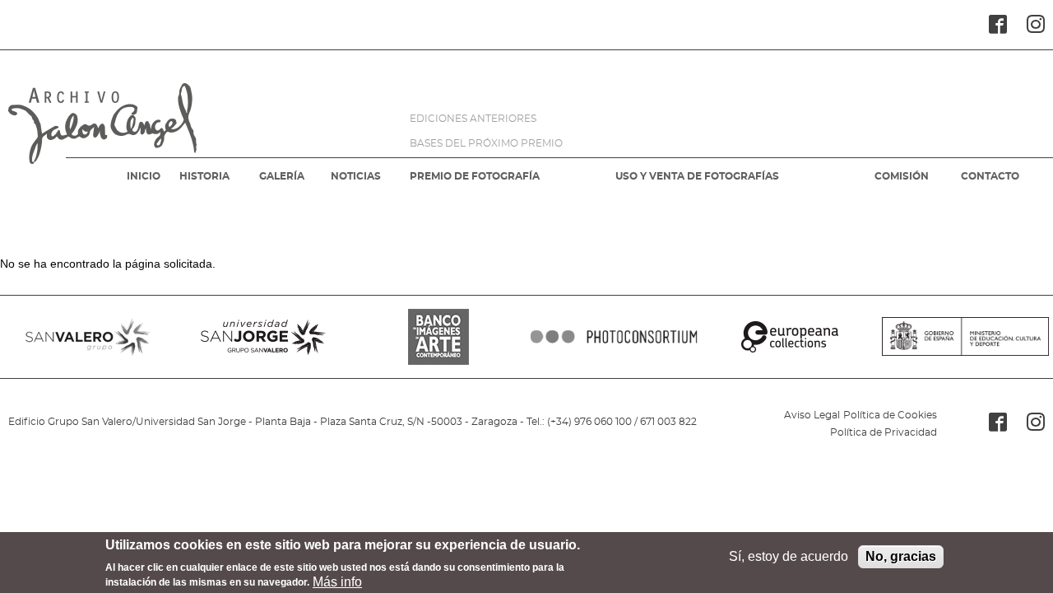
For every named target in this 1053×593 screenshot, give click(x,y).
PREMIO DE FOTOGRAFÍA (475, 176)
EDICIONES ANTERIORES (473, 119)
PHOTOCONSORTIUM (614, 337)
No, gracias (900, 556)
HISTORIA (204, 176)
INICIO (143, 176)
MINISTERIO (965, 337)
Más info (337, 581)
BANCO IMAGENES (438, 337)
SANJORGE (262, 337)
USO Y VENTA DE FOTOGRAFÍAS (697, 176)
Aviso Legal (812, 415)
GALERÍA (281, 176)
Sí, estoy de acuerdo (788, 556)
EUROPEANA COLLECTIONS (789, 337)
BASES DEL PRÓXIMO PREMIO (486, 143)
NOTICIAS (356, 176)
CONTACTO (990, 176)
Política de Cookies (890, 415)
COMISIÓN (901, 176)
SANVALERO (87, 337)
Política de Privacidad (883, 432)
